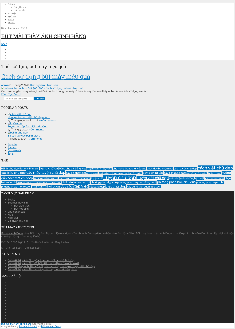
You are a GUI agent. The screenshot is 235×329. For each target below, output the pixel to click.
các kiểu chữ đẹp (13, 173)
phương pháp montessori (16, 186)
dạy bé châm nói (76, 172)
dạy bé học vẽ (92, 173)
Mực (10, 214)
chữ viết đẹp (138, 168)
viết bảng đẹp (97, 186)
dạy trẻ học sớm (214, 173)
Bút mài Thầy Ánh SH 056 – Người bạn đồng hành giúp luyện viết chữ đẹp (51, 266)
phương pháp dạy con (104, 182)
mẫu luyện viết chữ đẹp (214, 178)
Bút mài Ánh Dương (12, 233)
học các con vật (40, 178)
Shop (11, 58)
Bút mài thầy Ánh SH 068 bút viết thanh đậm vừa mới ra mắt (43, 263)
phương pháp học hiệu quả (176, 182)
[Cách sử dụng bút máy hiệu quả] (117, 88)
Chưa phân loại (16, 211)
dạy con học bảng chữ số (131, 173)
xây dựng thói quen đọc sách (144, 186)
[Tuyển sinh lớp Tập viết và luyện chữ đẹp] (15, 123)
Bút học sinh (20, 10)
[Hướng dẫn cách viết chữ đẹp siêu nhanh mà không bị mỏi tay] (19, 114)
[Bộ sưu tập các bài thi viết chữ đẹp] (18, 132)
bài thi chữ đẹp (10, 168)
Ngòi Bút (12, 16)
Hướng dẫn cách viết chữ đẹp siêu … (29, 117)
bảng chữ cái (49, 168)
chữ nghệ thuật (122, 168)
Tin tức (11, 22)
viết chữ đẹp (116, 186)
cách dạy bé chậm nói (160, 168)
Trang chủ (15, 49)
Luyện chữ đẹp (18, 52)
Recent (12, 147)
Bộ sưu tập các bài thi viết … (24, 135)
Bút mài (11, 4)
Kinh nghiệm (16, 55)
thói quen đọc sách (60, 186)
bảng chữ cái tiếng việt (72, 168)
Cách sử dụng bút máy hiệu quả (45, 76)
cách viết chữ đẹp (215, 167)
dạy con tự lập (153, 173)
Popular (12, 144)
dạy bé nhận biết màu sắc (110, 173)
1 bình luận (51, 85)
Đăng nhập (6, 28)
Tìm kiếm (39, 99)
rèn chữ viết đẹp (39, 187)
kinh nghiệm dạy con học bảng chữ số (74, 178)
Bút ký (11, 19)
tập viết (81, 186)
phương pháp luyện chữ (210, 182)
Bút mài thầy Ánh (28, 326)
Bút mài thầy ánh (29, 168)
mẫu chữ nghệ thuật (192, 178)
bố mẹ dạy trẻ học (104, 169)
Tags (10, 153)
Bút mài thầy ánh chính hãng (43, 36)
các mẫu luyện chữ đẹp (45, 172)
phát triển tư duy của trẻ (76, 182)
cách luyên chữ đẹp (185, 168)
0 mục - (19, 28)
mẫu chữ (174, 178)
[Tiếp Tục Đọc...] (10, 94)
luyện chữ (97, 178)
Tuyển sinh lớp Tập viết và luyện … (27, 126)
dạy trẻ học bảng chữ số (197, 173)
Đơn (4, 44)
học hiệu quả (52, 178)
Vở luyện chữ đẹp (18, 220)
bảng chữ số (91, 169)
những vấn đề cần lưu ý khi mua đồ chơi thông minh (39, 182)
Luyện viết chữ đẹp (152, 178)
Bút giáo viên (20, 7)
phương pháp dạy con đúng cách (137, 182)
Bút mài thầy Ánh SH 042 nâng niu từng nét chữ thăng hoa (42, 269)
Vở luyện (12, 13)
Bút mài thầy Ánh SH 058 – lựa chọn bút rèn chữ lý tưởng (41, 260)
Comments (14, 150)
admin (5, 85)
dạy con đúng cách (175, 172)
